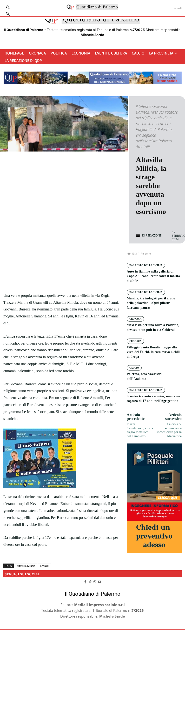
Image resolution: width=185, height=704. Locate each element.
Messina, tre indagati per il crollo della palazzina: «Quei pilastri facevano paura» (151, 303)
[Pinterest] (67, 256)
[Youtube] (99, 581)
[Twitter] (56, 256)
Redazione (154, 235)
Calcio (134, 367)
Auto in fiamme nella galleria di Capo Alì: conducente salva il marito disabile (153, 276)
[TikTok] (90, 581)
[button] (7, 13)
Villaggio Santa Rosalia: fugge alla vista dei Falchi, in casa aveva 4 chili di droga (153, 352)
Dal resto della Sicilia (145, 265)
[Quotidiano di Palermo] (92, 7)
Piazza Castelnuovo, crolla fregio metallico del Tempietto (140, 430)
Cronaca (135, 318)
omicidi (44, 566)
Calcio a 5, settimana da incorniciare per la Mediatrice (169, 430)
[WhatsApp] (78, 256)
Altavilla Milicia (26, 566)
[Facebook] (45, 256)
